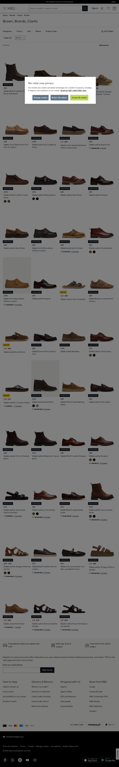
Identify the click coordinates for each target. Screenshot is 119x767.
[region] (60, 90)
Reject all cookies (59, 98)
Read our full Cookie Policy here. (74, 90)
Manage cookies (40, 98)
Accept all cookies (79, 98)
